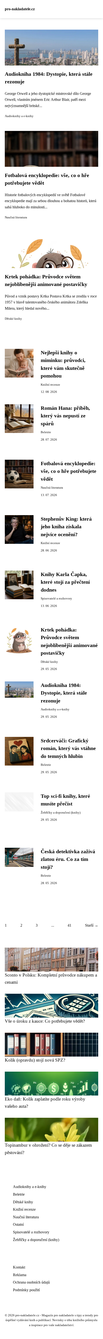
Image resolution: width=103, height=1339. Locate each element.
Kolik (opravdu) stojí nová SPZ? (35, 1060)
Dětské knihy (13, 318)
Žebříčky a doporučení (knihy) (60, 812)
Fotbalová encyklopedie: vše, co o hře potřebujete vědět (68, 471)
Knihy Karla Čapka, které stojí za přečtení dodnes (65, 582)
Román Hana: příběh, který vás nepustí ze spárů (65, 416)
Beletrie (46, 432)
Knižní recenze (50, 384)
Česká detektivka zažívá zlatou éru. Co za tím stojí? (68, 859)
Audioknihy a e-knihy (19, 116)
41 (69, 925)
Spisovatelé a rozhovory (56, 598)
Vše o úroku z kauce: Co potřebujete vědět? (45, 1021)
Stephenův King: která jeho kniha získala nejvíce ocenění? (66, 526)
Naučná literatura (16, 217)
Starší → (91, 925)
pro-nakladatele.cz (20, 9)
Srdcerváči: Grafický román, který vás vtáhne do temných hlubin (68, 748)
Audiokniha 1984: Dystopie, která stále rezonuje (64, 693)
